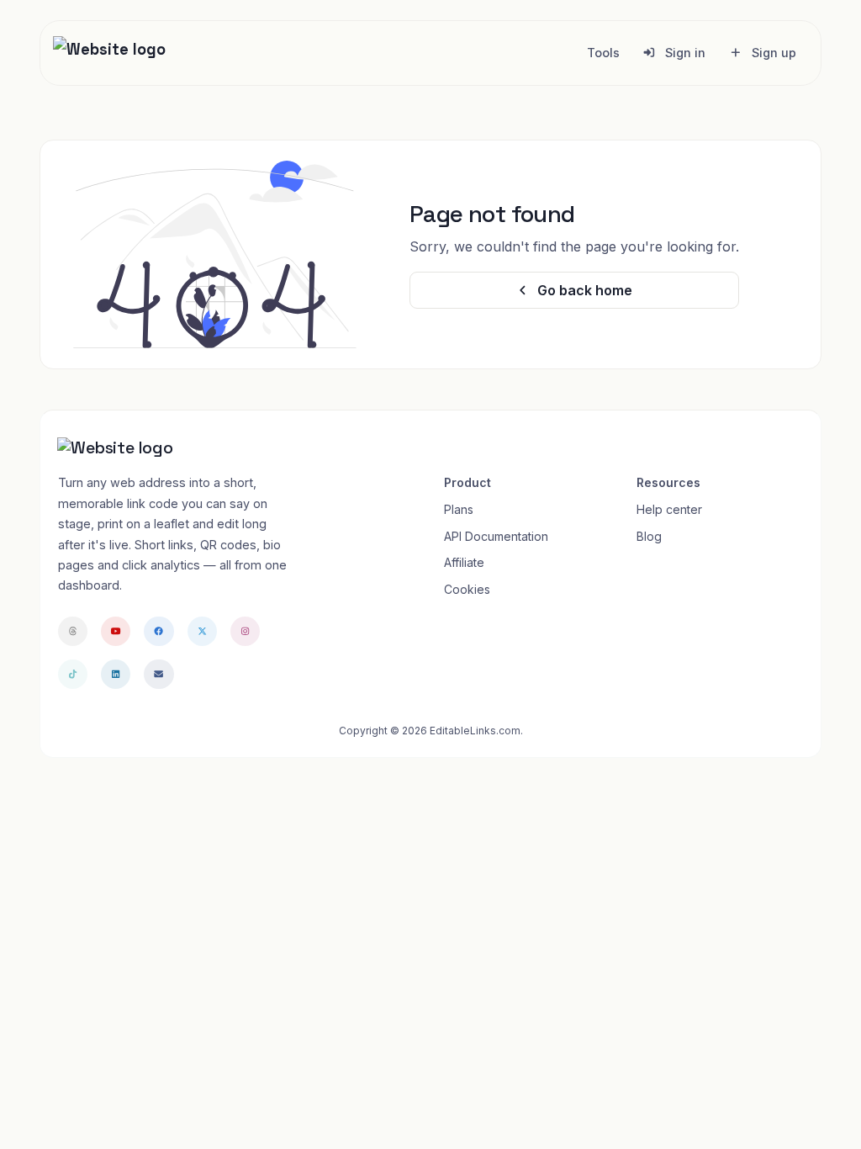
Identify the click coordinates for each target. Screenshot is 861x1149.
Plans (458, 509)
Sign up (772, 52)
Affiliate (464, 562)
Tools (603, 52)
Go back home (583, 290)
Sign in (683, 52)
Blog (649, 536)
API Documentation (496, 536)
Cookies (467, 589)
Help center (669, 509)
